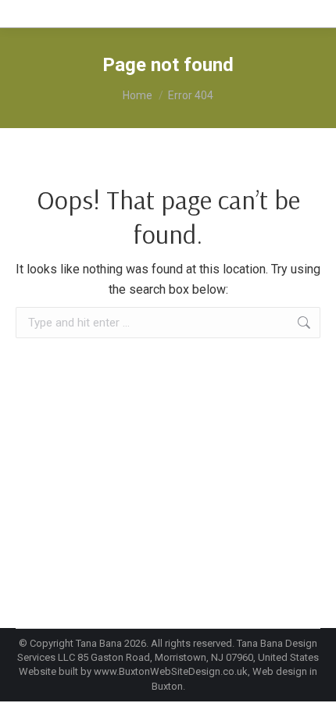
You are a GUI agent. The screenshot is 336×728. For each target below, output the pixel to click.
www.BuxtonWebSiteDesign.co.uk (171, 671)
